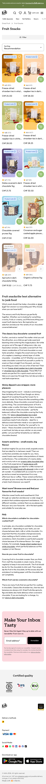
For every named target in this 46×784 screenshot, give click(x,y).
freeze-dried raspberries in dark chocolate (25, 368)
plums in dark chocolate (14, 598)
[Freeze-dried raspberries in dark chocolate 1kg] (34, 75)
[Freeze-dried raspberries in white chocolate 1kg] (12, 123)
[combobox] (22, 48)
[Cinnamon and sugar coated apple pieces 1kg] (34, 218)
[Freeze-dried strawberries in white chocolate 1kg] (34, 170)
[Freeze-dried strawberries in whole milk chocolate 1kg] (12, 75)
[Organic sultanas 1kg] (34, 265)
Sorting (7, 46)
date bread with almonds (23, 469)
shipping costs (23, 776)
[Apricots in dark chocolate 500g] (12, 265)
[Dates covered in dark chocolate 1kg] (12, 170)
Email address (13, 640)
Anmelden (35, 640)
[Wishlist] (20, 13)
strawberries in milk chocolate (16, 371)
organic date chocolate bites (32, 461)
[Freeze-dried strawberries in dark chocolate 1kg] (34, 123)
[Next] (45, 19)
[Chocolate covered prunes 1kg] (12, 218)
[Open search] (15, 13)
